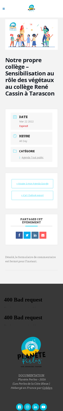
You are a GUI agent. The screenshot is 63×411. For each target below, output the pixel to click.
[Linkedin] (34, 235)
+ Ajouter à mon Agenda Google (32, 183)
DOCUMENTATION (31, 375)
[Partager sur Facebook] (19, 235)
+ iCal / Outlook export (32, 195)
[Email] (42, 235)
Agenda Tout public (33, 157)
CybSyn (47, 388)
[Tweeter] (27, 235)
